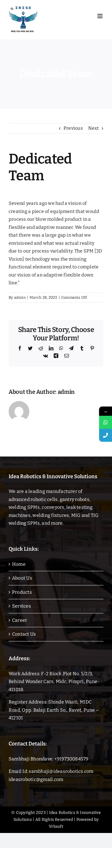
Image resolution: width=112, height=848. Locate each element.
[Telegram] (71, 348)
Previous (73, 128)
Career (19, 620)
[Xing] (56, 355)
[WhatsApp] (61, 348)
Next (93, 128)
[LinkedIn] (51, 348)
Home (19, 564)
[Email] (66, 355)
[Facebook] (20, 348)
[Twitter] (30, 348)
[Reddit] (40, 348)
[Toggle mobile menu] (100, 16)
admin (20, 297)
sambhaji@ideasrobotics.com (61, 771)
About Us (22, 578)
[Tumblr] (82, 348)
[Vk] (45, 355)
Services (21, 606)
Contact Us (24, 634)
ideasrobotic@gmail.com (36, 779)
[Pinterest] (92, 348)
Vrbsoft (56, 826)
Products (22, 592)
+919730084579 (71, 759)
